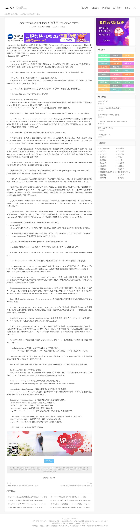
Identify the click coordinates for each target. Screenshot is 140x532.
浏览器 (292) (104, 82)
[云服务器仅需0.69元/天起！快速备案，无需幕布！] (116, 32)
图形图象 (121, 151)
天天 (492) (104, 71)
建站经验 (121, 154)
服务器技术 (54, 526)
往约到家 (105, 526)
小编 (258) (104, 90)
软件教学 (103, 178)
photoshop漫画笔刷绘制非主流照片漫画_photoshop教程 (28, 497)
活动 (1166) (128, 55)
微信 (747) (128, 59)
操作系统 (23, 14)
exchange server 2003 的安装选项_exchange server (26, 507)
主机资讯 (117, 8)
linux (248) (128, 90)
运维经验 (48, 526)
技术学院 (103, 157)
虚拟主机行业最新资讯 (108, 172)
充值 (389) (128, 74)
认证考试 (121, 175)
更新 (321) (116, 78)
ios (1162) (104, 59)
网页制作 (121, 169)
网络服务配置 (76, 526)
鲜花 (94, 526)
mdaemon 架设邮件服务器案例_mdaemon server (76, 485)
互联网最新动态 (105, 148)
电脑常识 (90, 526)
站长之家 (103, 163)
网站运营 (106, 8)
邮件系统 (121, 178)
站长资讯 (95, 8)
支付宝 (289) (116, 82)
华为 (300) (128, 78)
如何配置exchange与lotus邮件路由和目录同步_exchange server (73, 507)
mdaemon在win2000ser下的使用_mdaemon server (49, 22)
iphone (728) (104, 63)
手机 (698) (104, 67)
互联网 (85, 8)
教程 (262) (116, 86)
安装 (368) (104, 78)
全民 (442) (104, 74)
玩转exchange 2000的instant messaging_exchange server (28, 504)
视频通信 (103, 175)
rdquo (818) (116, 59)
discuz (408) (116, 74)
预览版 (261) (128, 86)
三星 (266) (128, 82)
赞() (50, 461)
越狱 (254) (116, 90)
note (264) (104, 86)
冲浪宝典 (121, 148)
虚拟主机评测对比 (124, 172)
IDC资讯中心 (9, 8)
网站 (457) (128, 71)
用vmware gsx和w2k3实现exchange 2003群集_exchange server (73, 500)
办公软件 (103, 151)
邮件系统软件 (31, 14)
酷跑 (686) (116, 67)
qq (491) (116, 71)
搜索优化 (121, 157)
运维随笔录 (83, 526)
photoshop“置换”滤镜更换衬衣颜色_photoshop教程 (27, 500)
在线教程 (103, 154)
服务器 (127, 8)
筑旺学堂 (61, 526)
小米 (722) (116, 63)
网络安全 (121, 166)
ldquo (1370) (104, 55)
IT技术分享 (68, 526)
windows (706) (128, 63)
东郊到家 (99, 526)
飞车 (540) (128, 67)
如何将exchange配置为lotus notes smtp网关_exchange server (72, 504)
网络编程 (103, 169)
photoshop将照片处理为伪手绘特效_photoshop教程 (69, 497)
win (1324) (116, 55)
